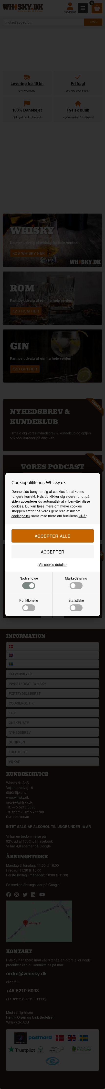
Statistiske (76, 600)
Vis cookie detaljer (53, 564)
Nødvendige (29, 578)
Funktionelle (28, 600)
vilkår (82, 515)
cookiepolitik (20, 515)
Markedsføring (76, 578)
